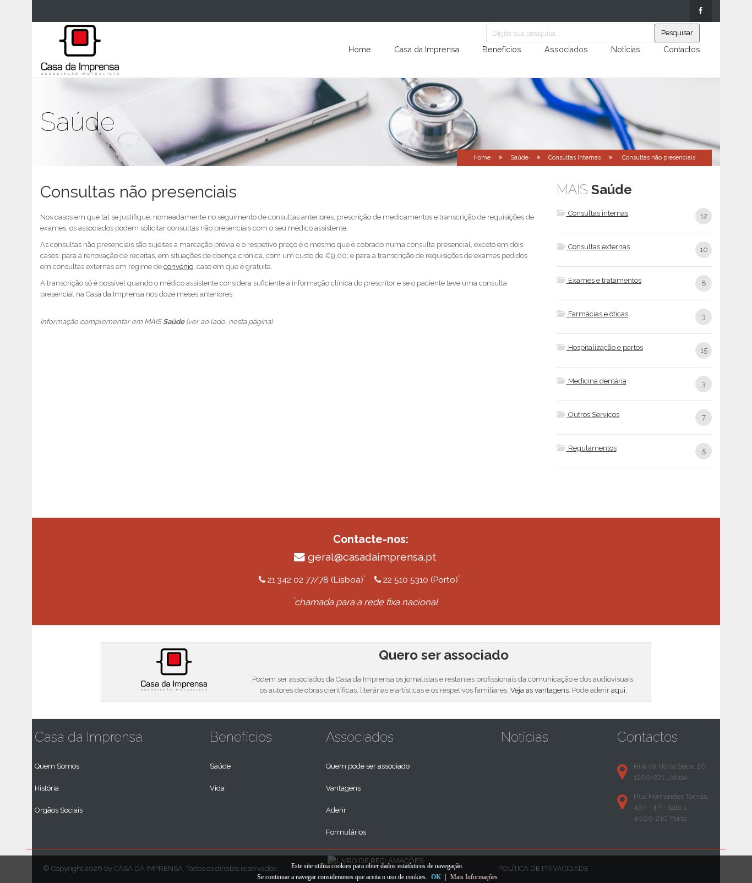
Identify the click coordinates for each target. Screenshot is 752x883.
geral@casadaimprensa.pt (372, 557)
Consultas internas (597, 213)
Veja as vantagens (539, 690)
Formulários (346, 832)
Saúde (220, 766)
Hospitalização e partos (604, 347)
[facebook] (701, 11)
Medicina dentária (596, 381)
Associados (566, 49)
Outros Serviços (592, 414)
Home (359, 49)
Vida (217, 788)
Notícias (625, 49)
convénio (178, 266)
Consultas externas (598, 247)
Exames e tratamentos (603, 280)
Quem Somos (57, 766)
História (47, 788)
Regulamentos (591, 448)
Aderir (336, 810)
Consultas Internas (574, 157)
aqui (618, 690)
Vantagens (343, 788)
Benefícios (501, 49)
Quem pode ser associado (368, 766)
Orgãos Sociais (59, 810)
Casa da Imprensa (426, 49)
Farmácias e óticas (597, 314)
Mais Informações (474, 877)
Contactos (681, 49)
